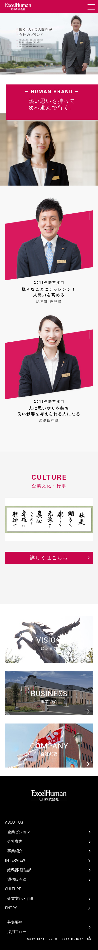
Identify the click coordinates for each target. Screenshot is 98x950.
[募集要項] (50, 915)
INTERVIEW (15, 860)
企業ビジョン (18, 832)
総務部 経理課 (19, 870)
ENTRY (11, 908)
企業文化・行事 (20, 898)
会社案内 (15, 841)
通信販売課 (16, 879)
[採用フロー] (50, 925)
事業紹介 (15, 851)
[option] (49, 48)
